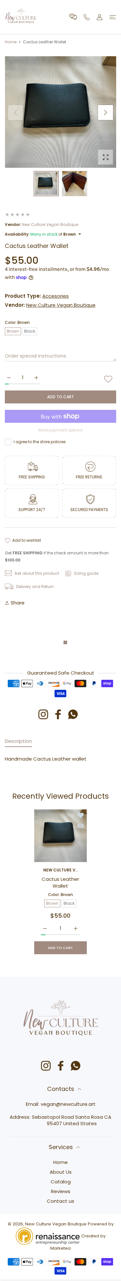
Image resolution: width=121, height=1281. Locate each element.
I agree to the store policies (40, 441)
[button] (105, 112)
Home (10, 42)
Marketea (60, 1248)
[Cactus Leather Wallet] (60, 835)
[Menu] (112, 17)
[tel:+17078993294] (86, 17)
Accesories (55, 296)
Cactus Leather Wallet (60, 882)
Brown (13, 331)
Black (29, 331)
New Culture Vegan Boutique (50, 224)
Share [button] (18, 602)
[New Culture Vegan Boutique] (21, 17)
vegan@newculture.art (68, 1104)
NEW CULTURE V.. (61, 870)
